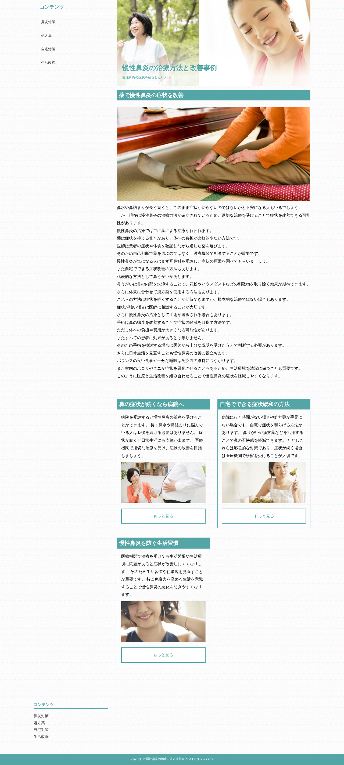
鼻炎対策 (48, 22)
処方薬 (46, 36)
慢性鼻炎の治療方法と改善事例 (169, 67)
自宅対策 (48, 49)
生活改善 (48, 62)
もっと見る (163, 516)
